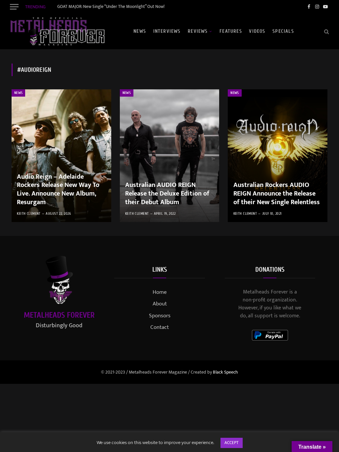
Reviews (198, 31)
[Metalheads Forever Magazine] (57, 31)
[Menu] (14, 6)
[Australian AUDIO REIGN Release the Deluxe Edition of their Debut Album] (169, 155)
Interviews (167, 31)
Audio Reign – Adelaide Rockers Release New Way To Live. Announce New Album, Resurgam (58, 189)
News (139, 31)
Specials (283, 31)
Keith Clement (29, 213)
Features (230, 31)
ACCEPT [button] (231, 442)
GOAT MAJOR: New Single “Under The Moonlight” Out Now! (111, 7)
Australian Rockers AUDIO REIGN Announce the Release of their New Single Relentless (276, 193)
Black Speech (225, 372)
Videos (257, 31)
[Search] (326, 31)
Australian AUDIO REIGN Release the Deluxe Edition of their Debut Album (167, 193)
